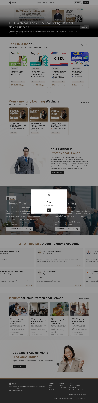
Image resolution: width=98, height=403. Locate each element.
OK (49, 210)
